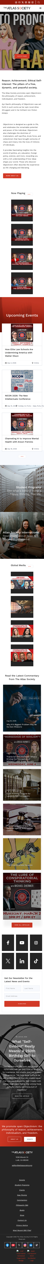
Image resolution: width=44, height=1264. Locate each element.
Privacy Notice (22, 1225)
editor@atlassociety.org (22, 1165)
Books (22, 1210)
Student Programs (22, 1185)
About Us (14, 1139)
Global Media (18, 565)
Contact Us (22, 1220)
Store (22, 1215)
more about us (12, 176)
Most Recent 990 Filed (22, 1230)
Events (22, 1190)
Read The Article (22, 1096)
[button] (40, 8)
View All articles (22, 925)
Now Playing (18, 193)
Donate (30, 1139)
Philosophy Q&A (22, 1205)
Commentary (22, 1200)
